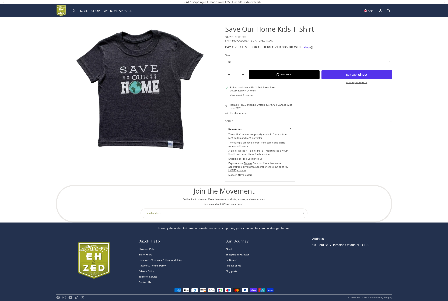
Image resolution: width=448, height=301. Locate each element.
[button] (260, 129)
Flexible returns (238, 113)
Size (227, 55)
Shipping (233, 158)
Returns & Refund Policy (152, 265)
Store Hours (145, 254)
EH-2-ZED (363, 297)
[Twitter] (83, 297)
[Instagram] (64, 297)
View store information (241, 95)
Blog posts (231, 271)
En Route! (231, 260)
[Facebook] (58, 297)
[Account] (380, 11)
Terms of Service (148, 276)
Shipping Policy (147, 249)
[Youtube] (70, 297)
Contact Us (145, 282)
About (229, 249)
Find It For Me (233, 265)
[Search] (74, 11)
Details (229, 121)
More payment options (356, 82)
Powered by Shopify (381, 297)
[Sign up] (303, 213)
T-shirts (248, 163)
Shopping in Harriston (238, 254)
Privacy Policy (146, 271)
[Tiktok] (77, 297)
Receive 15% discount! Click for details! (160, 260)
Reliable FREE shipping (243, 104)
